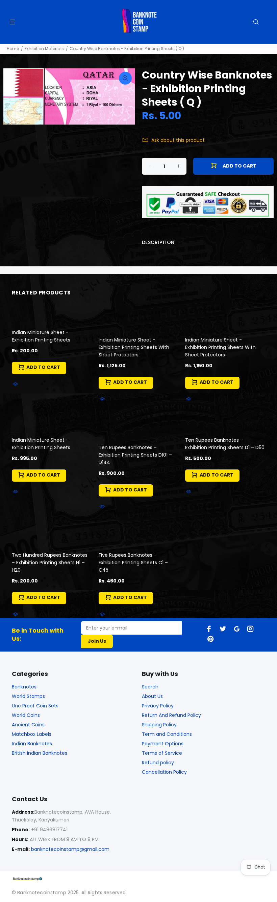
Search (150, 686)
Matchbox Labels (31, 734)
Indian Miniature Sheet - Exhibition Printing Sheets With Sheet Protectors (134, 347)
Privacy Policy (158, 705)
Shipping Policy (159, 724)
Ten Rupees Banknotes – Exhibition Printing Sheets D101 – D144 (135, 455)
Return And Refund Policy (171, 715)
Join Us (97, 641)
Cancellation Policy (164, 772)
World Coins (26, 715)
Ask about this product (178, 140)
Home (13, 48)
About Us (152, 696)
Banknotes (24, 686)
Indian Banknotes (32, 743)
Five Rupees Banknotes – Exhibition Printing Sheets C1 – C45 (133, 562)
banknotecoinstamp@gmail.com (70, 849)
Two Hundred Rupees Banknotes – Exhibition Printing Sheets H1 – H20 (49, 562)
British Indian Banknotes (39, 753)
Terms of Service (162, 753)
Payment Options (162, 743)
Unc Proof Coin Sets (35, 705)
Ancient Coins (28, 724)
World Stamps (28, 696)
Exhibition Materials (44, 48)
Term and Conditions (167, 734)
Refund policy (158, 762)
